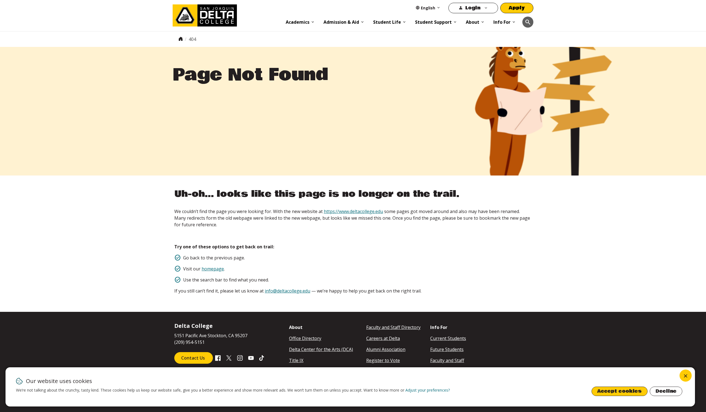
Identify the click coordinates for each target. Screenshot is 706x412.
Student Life (387, 22)
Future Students (447, 349)
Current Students (448, 338)
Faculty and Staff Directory (393, 327)
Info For (501, 22)
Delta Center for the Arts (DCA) (321, 349)
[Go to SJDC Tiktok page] (262, 358)
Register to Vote (383, 360)
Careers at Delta (383, 338)
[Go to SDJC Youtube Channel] (251, 358)
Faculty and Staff (447, 360)
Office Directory (305, 338)
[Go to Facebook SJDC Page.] (218, 358)
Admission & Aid (341, 22)
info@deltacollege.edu (287, 291)
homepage (213, 269)
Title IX (296, 360)
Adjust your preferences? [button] (427, 390)
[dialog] (350, 386)
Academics (297, 22)
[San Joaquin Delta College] (226, 14)
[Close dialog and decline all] (686, 376)
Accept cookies (619, 391)
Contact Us (193, 358)
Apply (517, 7)
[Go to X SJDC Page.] (229, 358)
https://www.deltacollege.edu (353, 211)
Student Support (433, 22)
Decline (666, 391)
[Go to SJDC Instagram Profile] (240, 358)
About (472, 22)
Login (472, 7)
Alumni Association (385, 349)
